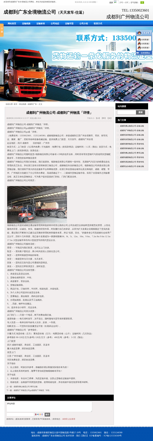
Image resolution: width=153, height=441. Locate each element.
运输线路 (26, 23)
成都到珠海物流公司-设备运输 (132, 148)
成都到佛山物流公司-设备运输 (132, 126)
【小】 (98, 118)
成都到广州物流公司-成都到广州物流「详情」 (28, 124)
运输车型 (69, 23)
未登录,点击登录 (68, 419)
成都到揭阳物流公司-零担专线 (132, 157)
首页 (15, 104)
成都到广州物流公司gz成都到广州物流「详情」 (32, 390)
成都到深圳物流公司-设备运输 (132, 135)
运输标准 (40, 23)
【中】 (103, 118)
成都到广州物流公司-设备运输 (132, 130)
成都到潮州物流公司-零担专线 (132, 144)
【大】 (109, 118)
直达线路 (22, 104)
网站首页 (12, 23)
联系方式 (98, 23)
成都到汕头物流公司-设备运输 (132, 166)
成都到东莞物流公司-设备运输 (132, 139)
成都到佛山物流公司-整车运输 (132, 153)
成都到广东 (32, 104)
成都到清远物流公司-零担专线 (132, 162)
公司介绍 (83, 23)
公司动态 (55, 23)
